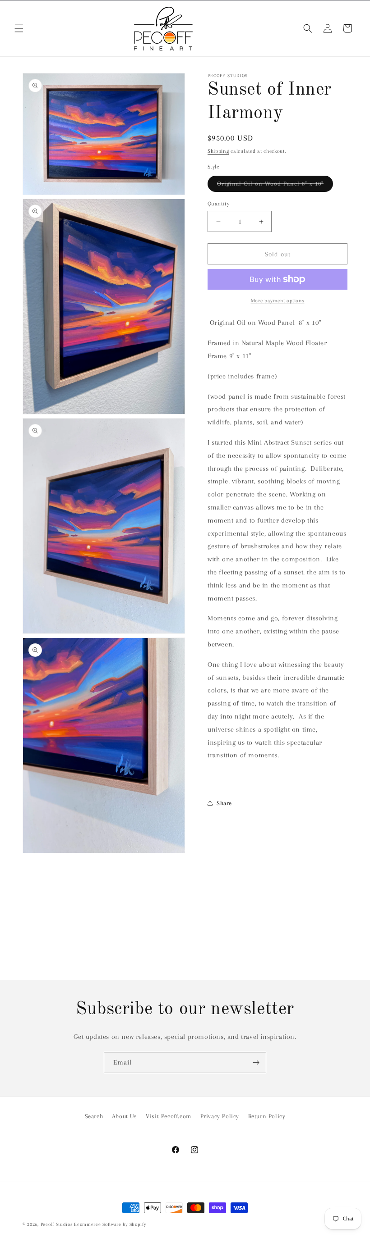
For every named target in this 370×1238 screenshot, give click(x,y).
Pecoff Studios (57, 1224)
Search (94, 1116)
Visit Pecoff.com (168, 1116)
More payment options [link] (278, 301)
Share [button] (224, 803)
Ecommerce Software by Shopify (110, 1224)
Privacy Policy (219, 1116)
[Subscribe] (256, 1062)
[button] (19, 28)
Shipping (218, 151)
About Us (124, 1116)
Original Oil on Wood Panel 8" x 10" (275, 186)
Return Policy (267, 1116)
